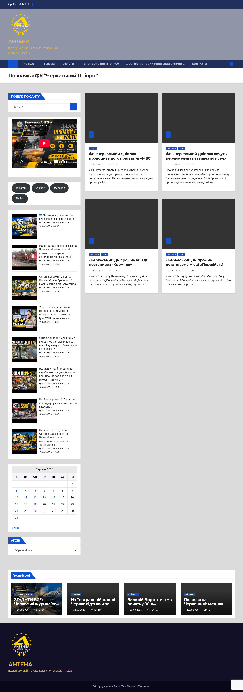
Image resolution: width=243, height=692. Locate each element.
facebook (59, 188)
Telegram (21, 188)
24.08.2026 (23, 610)
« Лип (15, 527)
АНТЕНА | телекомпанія (54, 222)
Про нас (28, 63)
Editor (190, 164)
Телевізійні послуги (59, 63)
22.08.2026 (193, 610)
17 (16, 504)
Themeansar (144, 686)
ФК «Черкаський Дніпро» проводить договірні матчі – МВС (119, 156)
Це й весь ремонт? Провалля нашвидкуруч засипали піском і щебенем (58, 403)
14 (53, 497)
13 (44, 497)
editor (113, 164)
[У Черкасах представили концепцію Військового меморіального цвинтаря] (24, 318)
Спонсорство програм (101, 63)
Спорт (93, 148)
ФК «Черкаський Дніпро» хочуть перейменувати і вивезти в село (196, 156)
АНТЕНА (18, 41)
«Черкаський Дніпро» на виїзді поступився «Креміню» (118, 262)
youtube (40, 188)
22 (62, 504)
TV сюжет (171, 148)
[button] (226, 63)
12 (35, 497)
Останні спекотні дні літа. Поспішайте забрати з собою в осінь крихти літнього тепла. (58, 280)
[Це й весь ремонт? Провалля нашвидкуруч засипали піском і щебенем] (24, 410)
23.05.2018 (97, 164)
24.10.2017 (97, 271)
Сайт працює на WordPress (106, 686)
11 (25, 497)
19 (35, 504)
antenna (39, 610)
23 (72, 504)
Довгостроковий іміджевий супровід (155, 63)
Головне (19, 594)
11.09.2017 (174, 271)
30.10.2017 (174, 164)
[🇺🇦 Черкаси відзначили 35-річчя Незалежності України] (24, 226)
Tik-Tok (20, 198)
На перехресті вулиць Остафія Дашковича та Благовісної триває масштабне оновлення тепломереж (53, 437)
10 (16, 497)
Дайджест (133, 594)
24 (16, 511)
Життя (29, 594)
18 (25, 504)
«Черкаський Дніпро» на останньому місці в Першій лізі (194, 262)
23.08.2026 (136, 610)
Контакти (199, 63)
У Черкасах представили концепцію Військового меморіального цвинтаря (55, 311)
